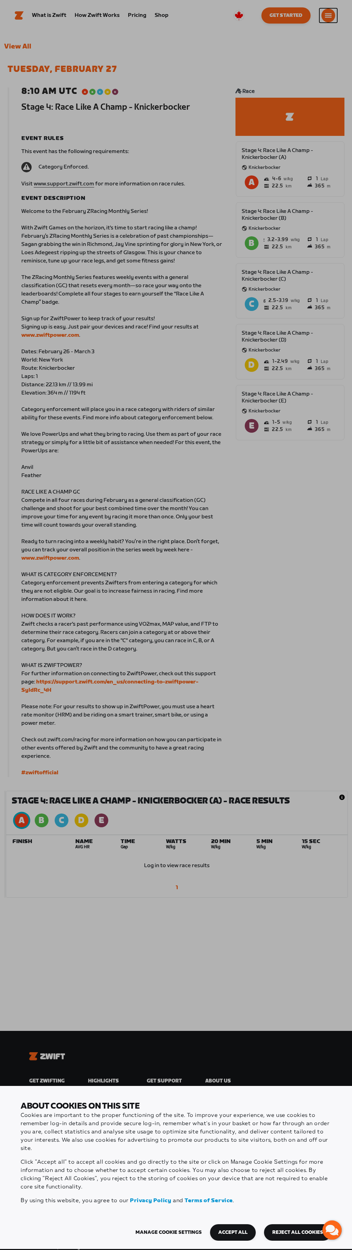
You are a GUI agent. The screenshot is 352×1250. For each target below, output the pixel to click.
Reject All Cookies (297, 1232)
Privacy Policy (150, 1200)
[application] (332, 1230)
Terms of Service (209, 1200)
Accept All (233, 1232)
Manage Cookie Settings (168, 1232)
